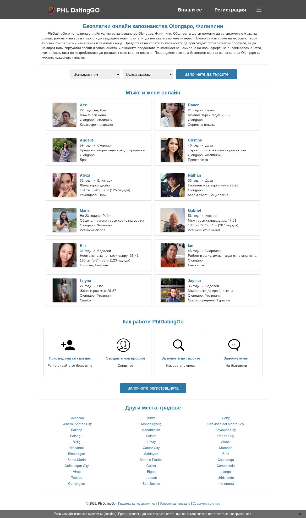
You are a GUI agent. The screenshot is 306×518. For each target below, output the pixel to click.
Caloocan (77, 418)
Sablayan (151, 454)
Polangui (76, 436)
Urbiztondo (226, 478)
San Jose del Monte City (225, 424)
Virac (77, 472)
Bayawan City (225, 430)
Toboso (76, 478)
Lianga (226, 472)
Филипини (226, 483)
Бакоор (76, 430)
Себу (226, 418)
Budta (151, 418)
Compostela (226, 466)
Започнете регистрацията (153, 388)
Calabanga (226, 460)
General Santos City (76, 424)
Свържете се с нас (206, 503)
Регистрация (230, 9)
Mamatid (225, 448)
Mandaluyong (151, 424)
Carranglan (76, 483)
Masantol (77, 448)
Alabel (225, 442)
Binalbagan (76, 454)
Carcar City (151, 448)
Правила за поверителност (137, 503)
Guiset (151, 466)
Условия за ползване (175, 503)
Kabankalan (151, 430)
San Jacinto (151, 483)
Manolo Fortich (151, 460)
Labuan (151, 478)
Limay (151, 442)
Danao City (225, 436)
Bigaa (151, 472)
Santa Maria (76, 460)
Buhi (225, 454)
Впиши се (190, 9)
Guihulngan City (77, 466)
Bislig (77, 442)
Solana (151, 436)
